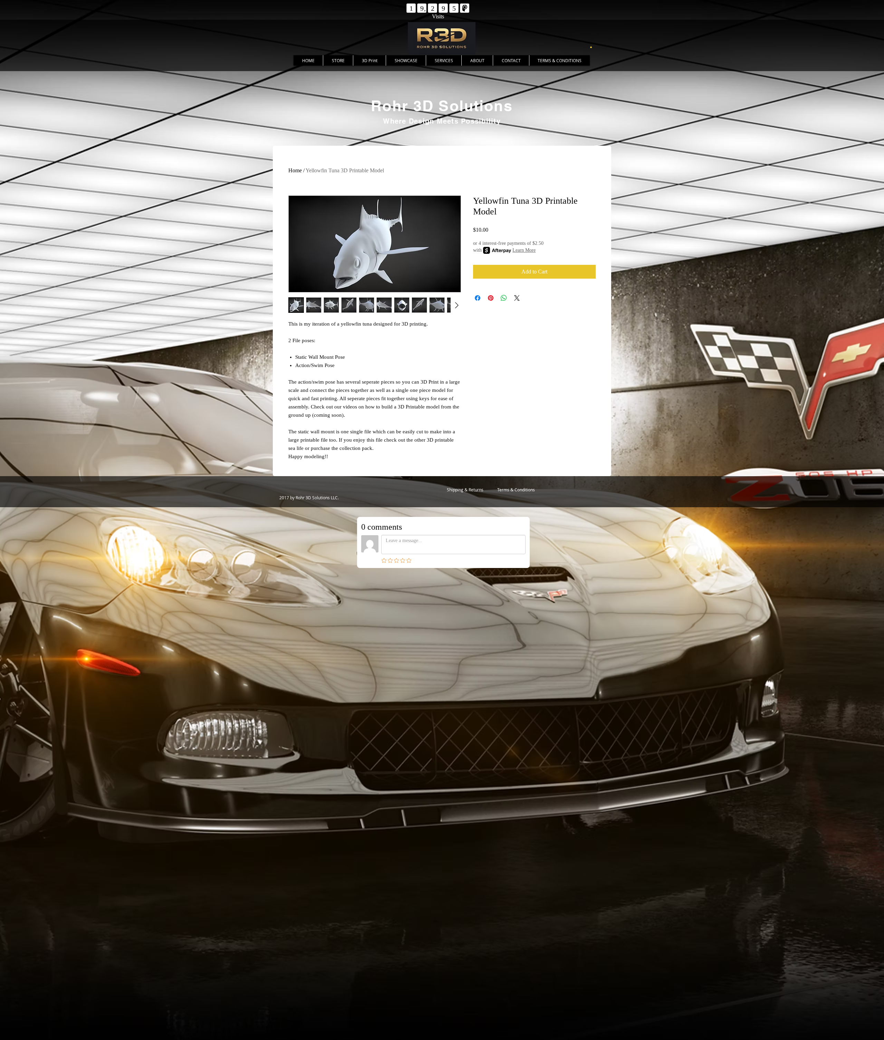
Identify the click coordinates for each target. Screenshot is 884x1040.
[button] (591, 47)
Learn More (524, 250)
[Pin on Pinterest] (491, 298)
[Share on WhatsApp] (504, 298)
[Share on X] (517, 298)
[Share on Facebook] (477, 298)
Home (295, 170)
